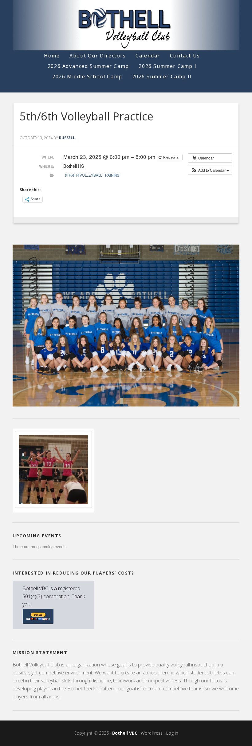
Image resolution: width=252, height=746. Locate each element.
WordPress (152, 733)
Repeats (171, 157)
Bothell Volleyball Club (126, 25)
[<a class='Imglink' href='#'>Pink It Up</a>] (53, 508)
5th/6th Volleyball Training (92, 175)
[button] (210, 170)
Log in (172, 733)
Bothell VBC (124, 733)
